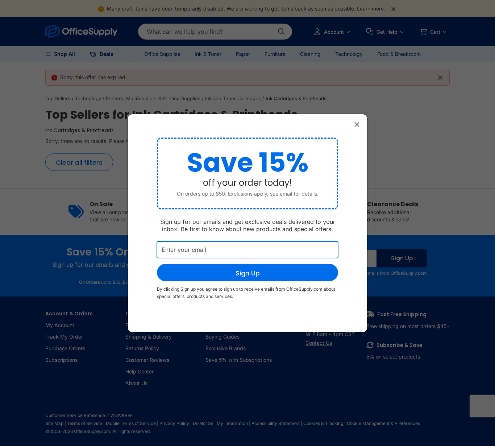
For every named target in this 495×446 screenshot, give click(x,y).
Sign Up (248, 273)
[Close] (357, 124)
